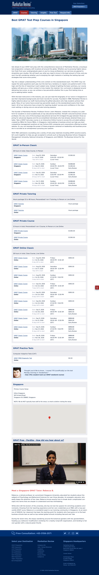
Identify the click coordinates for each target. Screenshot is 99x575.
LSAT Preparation (17, 549)
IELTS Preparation (17, 560)
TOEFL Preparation (17, 558)
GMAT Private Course (21, 231)
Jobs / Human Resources (45, 547)
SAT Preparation (16, 551)
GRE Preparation (16, 547)
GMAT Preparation (17, 545)
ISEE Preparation (16, 556)
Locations (40, 549)
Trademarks (41, 551)
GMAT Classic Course (20, 155)
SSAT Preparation (17, 554)
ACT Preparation (16, 553)
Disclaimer (40, 553)
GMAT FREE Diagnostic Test (23, 358)
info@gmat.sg (71, 563)
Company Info (42, 545)
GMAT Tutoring (19, 204)
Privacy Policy (42, 554)
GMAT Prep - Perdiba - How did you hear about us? (38, 440)
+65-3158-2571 (43, 533)
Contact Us (41, 556)
